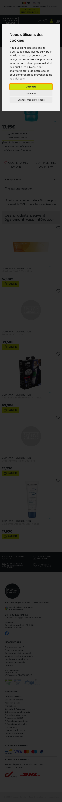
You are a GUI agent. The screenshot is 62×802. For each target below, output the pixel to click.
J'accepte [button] (31, 86)
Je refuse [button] (31, 93)
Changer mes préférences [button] (31, 99)
